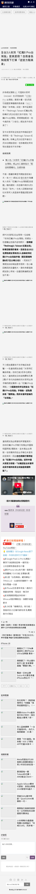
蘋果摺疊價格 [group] (20, 12)
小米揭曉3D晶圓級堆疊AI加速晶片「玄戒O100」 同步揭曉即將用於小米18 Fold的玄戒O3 (26, 823)
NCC (21, 686)
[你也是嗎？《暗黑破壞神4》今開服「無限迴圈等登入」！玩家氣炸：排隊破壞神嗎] (8, 704)
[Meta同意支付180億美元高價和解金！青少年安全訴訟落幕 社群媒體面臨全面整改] (8, 763)
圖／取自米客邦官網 (12, 79)
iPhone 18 (5, 643)
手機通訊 (16, 6)
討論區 (4, 834)
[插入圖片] (27, 857)
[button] (31, 2)
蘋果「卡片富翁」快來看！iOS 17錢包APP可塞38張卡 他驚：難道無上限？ (26, 741)
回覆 (32, 857)
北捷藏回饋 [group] (6, 12)
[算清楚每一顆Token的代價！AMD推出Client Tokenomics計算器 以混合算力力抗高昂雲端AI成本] (8, 775)
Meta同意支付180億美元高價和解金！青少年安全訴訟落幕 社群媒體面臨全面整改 (26, 762)
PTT (4, 686)
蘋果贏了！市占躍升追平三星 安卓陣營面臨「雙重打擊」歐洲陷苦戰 (26, 663)
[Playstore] (21, 879)
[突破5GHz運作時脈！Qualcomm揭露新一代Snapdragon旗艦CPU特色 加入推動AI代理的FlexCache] (8, 800)
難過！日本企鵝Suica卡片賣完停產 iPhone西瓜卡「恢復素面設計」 (25, 675)
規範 (3, 857)
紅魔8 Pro (12, 686)
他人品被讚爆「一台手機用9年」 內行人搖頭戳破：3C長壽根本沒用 (26, 729)
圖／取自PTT (8, 229)
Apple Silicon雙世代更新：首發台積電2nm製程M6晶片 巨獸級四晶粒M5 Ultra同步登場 (26, 786)
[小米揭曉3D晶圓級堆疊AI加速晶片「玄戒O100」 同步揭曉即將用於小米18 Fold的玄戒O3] (8, 824)
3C (27, 686)
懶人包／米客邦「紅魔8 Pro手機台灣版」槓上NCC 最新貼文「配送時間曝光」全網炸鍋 (19, 164)
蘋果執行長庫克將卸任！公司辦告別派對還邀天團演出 (26, 811)
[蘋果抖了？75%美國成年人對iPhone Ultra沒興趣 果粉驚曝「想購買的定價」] (8, 652)
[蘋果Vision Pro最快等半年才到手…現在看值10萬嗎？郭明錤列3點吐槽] (8, 716)
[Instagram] (14, 879)
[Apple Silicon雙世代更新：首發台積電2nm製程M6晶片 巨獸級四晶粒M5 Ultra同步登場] (8, 788)
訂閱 (27, 884)
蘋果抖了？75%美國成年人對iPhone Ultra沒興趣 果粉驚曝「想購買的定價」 (26, 651)
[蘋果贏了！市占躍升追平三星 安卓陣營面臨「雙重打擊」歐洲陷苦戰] (8, 664)
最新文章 (6, 6)
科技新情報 (13, 48)
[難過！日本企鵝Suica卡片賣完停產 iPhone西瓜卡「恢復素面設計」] (8, 677)
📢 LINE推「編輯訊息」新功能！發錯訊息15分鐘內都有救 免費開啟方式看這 (17, 610)
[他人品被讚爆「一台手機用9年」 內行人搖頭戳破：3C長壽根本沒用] (8, 730)
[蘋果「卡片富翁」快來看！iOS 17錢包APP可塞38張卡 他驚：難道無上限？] (8, 743)
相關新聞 (5, 754)
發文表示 (25, 177)
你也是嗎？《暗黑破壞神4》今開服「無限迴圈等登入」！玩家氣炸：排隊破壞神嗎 (26, 703)
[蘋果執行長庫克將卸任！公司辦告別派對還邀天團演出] (8, 812)
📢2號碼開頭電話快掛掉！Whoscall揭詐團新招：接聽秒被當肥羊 (18, 599)
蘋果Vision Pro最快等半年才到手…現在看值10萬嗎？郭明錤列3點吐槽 (26, 715)
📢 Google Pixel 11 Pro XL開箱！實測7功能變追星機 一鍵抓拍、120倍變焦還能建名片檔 (17, 562)
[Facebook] (10, 879)
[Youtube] (28, 2)
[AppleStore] (25, 879)
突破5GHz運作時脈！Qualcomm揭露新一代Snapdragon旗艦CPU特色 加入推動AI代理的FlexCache (25, 798)
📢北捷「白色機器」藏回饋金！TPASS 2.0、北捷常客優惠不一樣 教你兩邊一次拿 (17, 581)
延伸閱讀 (5, 695)
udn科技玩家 (4, 48)
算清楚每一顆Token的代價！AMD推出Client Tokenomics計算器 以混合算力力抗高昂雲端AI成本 (26, 774)
